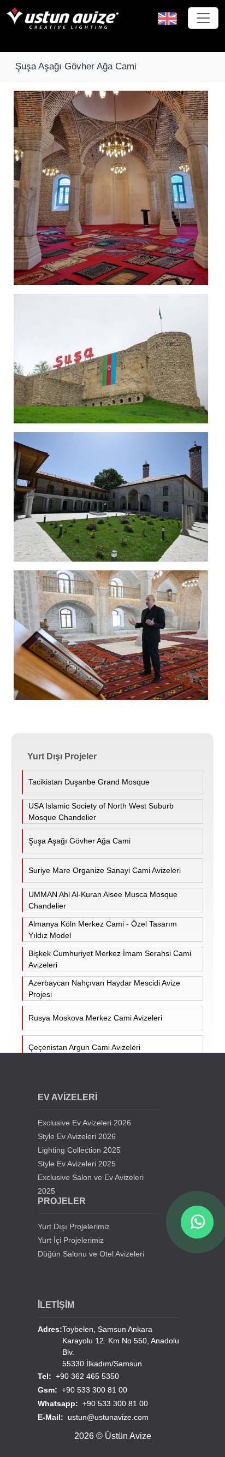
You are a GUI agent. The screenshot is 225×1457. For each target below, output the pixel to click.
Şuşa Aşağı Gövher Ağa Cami (79, 840)
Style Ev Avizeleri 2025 (77, 1163)
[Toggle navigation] (203, 18)
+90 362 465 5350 (78, 1376)
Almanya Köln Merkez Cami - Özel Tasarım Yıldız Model (102, 929)
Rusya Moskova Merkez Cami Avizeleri (95, 1017)
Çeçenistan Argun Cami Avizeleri (84, 1047)
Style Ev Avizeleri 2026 (77, 1136)
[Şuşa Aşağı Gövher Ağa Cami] (115, 192)
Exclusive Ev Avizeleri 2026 (84, 1122)
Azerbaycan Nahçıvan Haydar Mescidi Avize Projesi (104, 988)
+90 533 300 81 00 (82, 1389)
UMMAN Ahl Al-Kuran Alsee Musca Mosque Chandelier (102, 900)
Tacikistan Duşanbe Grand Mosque (89, 781)
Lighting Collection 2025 (79, 1150)
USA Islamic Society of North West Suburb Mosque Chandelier (101, 811)
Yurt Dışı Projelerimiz (74, 1226)
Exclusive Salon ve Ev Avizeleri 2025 (91, 1184)
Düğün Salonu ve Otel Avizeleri (91, 1253)
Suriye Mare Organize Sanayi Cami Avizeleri (104, 870)
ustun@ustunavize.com (93, 1417)
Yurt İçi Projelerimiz (71, 1240)
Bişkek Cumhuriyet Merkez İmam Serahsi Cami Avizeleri (109, 959)
